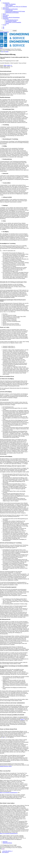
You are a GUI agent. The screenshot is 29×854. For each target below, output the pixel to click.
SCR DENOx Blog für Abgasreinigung (11, 17)
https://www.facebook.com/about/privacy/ (9, 792)
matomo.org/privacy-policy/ (6, 766)
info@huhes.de (5, 852)
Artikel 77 (22, 719)
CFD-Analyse (6, 7)
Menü (1, 47)
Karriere (7, 23)
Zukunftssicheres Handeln (11, 21)
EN (3, 28)
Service (4, 13)
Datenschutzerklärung (7, 842)
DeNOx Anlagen (9, 5)
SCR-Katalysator (9, 10)
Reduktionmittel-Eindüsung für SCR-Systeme (15, 11)
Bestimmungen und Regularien (12, 12)
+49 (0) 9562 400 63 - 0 (7, 851)
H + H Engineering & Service (11, 19)
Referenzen (5, 16)
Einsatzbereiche (6, 2)
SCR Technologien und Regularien (10, 9)
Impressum (5, 841)
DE (3, 27)
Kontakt (4, 24)
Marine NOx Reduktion (10, 4)
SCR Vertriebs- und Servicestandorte (13, 22)
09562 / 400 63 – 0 (8, 65)
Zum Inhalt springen (4, 32)
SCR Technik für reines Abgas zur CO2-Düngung (16, 6)
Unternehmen (5, 18)
